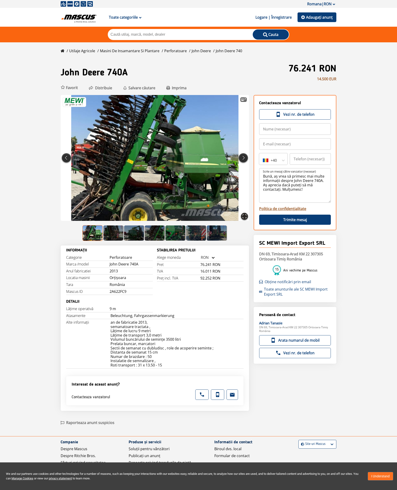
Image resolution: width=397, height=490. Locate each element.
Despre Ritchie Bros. (78, 455)
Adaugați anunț (319, 17)
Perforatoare (175, 50)
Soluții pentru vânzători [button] (149, 448)
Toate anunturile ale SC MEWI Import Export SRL (296, 292)
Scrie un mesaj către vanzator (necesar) (289, 171)
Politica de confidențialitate (282, 208)
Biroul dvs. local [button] (227, 448)
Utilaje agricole (82, 50)
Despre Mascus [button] (74, 448)
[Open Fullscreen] (244, 216)
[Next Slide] (243, 157)
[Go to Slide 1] (93, 233)
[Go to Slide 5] (175, 233)
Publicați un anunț (144, 455)
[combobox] (200, 257)
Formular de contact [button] (232, 455)
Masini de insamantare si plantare (129, 50)
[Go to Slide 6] (196, 233)
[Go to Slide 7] (217, 233)
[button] (69, 87)
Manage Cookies (22, 478)
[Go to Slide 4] (155, 233)
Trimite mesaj (295, 219)
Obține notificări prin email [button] (288, 281)
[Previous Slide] (66, 157)
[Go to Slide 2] (113, 233)
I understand (380, 476)
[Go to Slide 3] (134, 233)
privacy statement (60, 478)
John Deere (201, 50)
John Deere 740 (229, 50)
